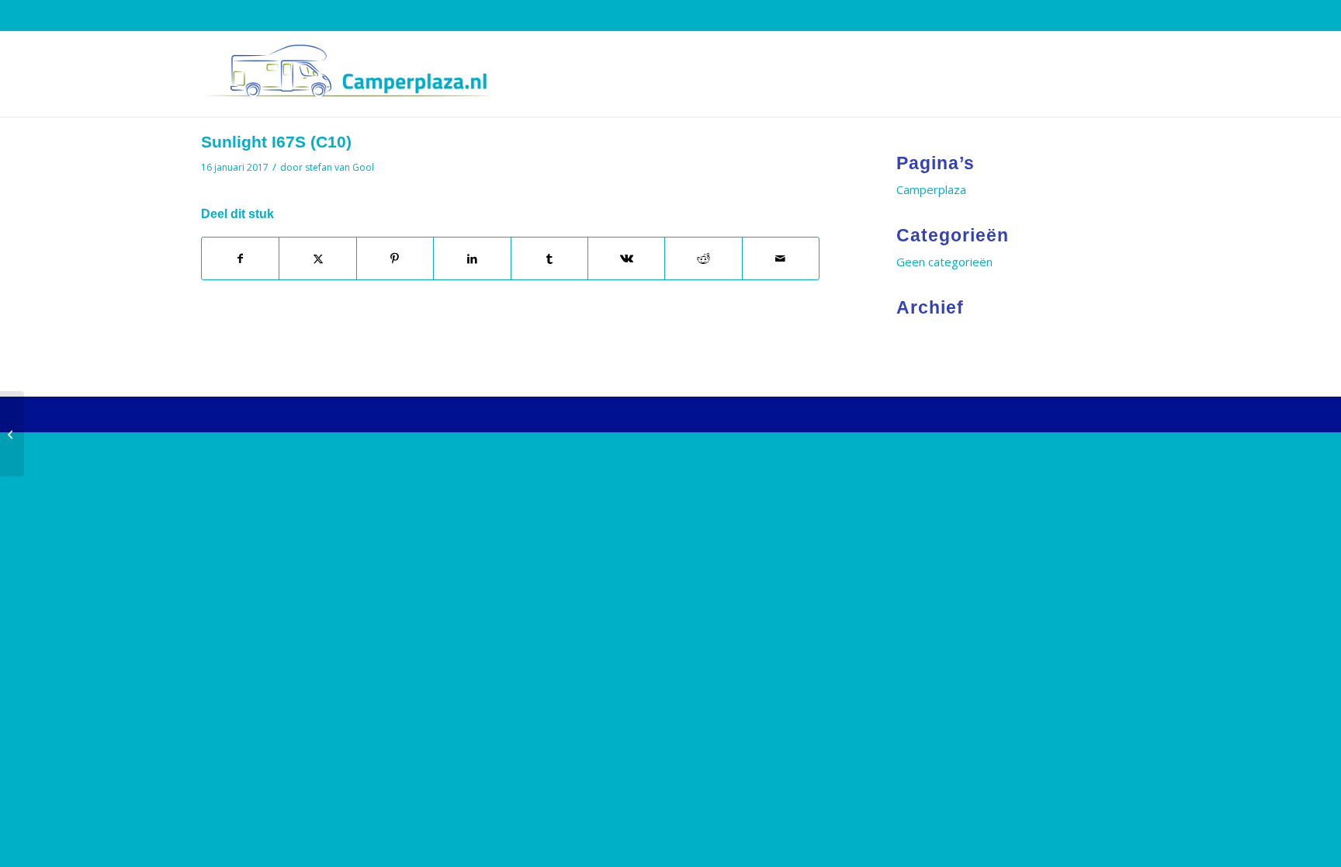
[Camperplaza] (345, 74)
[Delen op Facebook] (240, 259)
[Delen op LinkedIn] (472, 259)
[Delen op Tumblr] (549, 259)
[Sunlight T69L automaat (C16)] (12, 434)
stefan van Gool (339, 167)
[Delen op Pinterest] (395, 259)
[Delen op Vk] (626, 259)
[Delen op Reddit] (703, 259)
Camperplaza (931, 189)
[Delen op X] (317, 259)
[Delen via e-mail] (781, 259)
